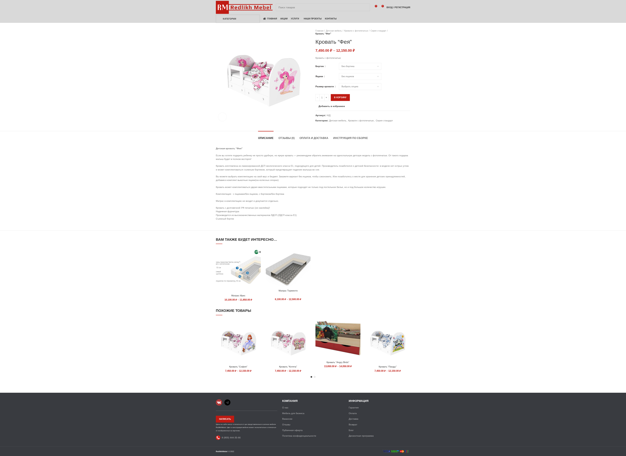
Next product (408, 32)
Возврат (353, 424)
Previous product (402, 32)
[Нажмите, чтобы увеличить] (222, 117)
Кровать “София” (238, 366)
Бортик (319, 66)
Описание (266, 138)
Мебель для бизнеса (293, 413)
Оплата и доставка (313, 138)
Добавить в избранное (332, 106)
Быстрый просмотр (258, 252)
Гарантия (354, 407)
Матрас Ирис (238, 295)
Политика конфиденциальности (299, 435)
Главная (319, 31)
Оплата (353, 413)
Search (365, 7)
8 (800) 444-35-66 (231, 437)
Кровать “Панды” (388, 366)
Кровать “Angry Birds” (338, 362)
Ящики (319, 76)
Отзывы (286, 424)
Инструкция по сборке (350, 138)
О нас (285, 407)
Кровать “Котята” (288, 366)
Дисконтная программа (361, 435)
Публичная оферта (292, 430)
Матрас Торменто (288, 290)
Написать (225, 419)
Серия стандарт (378, 31)
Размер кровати (325, 86)
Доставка (353, 419)
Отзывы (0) (286, 138)
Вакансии (287, 419)
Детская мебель (334, 31)
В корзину (340, 97)
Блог (351, 430)
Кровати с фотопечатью (356, 31)
